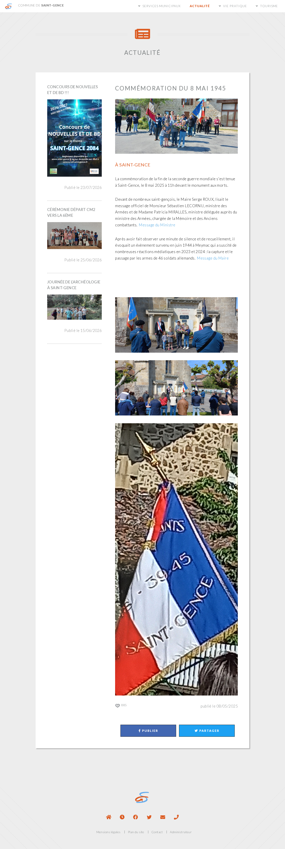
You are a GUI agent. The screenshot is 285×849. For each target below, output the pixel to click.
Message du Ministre (157, 225)
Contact (157, 832)
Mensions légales (108, 832)
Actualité (200, 6)
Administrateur (181, 832)
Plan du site (136, 832)
